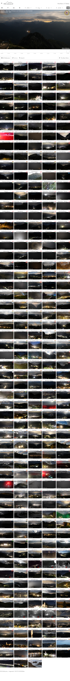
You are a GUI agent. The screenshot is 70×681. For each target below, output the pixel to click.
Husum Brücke (33, 653)
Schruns (4, 593)
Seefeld (32, 434)
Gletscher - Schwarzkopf (20, 205)
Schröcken (61, 573)
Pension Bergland (34, 563)
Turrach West (19, 105)
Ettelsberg (4, 653)
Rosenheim (32, 334)
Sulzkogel (61, 483)
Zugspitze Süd (61, 473)
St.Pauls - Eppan (62, 493)
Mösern (46, 444)
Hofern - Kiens (19, 394)
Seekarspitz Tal (47, 95)
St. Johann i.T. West (5, 265)
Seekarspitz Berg (5, 105)
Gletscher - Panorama (48, 195)
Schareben (46, 334)
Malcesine (18, 593)
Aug (39, 8)
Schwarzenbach (5, 95)
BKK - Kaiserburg (47, 135)
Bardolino (18, 623)
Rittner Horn (5, 454)
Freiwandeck (19, 245)
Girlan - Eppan (33, 493)
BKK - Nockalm (5, 145)
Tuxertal (4, 384)
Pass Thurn (32, 294)
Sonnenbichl (33, 374)
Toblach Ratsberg (62, 354)
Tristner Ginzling (47, 374)
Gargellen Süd (19, 603)
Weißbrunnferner (5, 523)
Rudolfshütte (33, 265)
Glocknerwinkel (47, 265)
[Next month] (41, 7)
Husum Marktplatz (47, 653)
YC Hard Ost (49, 613)
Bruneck (61, 384)
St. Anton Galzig (5, 553)
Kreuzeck (18, 454)
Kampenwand (5, 294)
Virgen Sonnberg (47, 314)
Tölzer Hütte (61, 394)
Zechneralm (47, 105)
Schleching (32, 274)
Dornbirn (4, 613)
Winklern (61, 245)
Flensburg (18, 663)
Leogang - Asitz (33, 225)
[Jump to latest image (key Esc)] (68, 7)
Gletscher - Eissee (62, 195)
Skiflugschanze (5, 533)
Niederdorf (4, 374)
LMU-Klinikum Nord (34, 404)
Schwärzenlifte (62, 533)
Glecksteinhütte (33, 643)
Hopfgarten (18, 324)
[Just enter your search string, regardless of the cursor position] (22, 58)
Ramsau (46, 85)
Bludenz (46, 603)
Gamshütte (18, 384)
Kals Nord (46, 284)
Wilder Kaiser (19, 265)
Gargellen (61, 593)
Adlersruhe (4, 255)
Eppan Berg (18, 503)
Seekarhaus (32, 95)
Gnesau (61, 105)
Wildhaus (18, 633)
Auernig (18, 175)
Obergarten (4, 493)
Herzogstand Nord (47, 414)
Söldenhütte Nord (19, 115)
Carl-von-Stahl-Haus (5, 155)
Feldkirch (32, 623)
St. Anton (32, 553)
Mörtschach (47, 235)
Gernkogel (46, 145)
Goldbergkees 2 (33, 215)
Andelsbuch (47, 583)
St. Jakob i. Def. (33, 344)
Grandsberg (46, 324)
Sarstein (61, 75)
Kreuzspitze (4, 354)
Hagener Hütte (5, 185)
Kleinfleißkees (61, 215)
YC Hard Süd (20, 613)
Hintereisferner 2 (33, 513)
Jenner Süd (18, 155)
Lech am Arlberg (62, 553)
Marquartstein (61, 255)
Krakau (4, 85)
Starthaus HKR (47, 294)
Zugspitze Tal (33, 464)
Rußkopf (18, 583)
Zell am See (4, 205)
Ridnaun (61, 454)
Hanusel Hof (4, 543)
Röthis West (61, 613)
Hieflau (18, 66)
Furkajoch (46, 593)
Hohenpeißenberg (47, 454)
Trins (18, 424)
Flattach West (19, 185)
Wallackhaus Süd (62, 225)
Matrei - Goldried (19, 304)
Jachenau (18, 404)
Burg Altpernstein (47, 66)
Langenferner (33, 533)
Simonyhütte (33, 85)
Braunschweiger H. (48, 503)
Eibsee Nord (61, 464)
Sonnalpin (18, 483)
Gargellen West (5, 603)
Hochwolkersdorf (62, 85)
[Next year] (31, 7)
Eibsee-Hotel (47, 464)
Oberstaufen (33, 573)
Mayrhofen (18, 374)
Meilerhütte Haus (19, 444)
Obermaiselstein (47, 533)
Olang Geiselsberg (33, 384)
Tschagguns (32, 593)
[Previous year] (25, 7)
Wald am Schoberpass (34, 66)
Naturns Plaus (61, 503)
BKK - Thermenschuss (62, 125)
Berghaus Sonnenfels (34, 324)
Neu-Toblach (4, 364)
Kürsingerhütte (5, 334)
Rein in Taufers (19, 364)
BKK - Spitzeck (47, 125)
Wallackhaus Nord (5, 235)
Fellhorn (32, 543)
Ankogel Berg (33, 165)
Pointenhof (61, 274)
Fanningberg (19, 95)
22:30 (59, 8)
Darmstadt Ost (5, 643)
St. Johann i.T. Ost (33, 284)
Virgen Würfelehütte (62, 314)
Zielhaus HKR (19, 294)
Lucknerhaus (61, 265)
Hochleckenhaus (19, 85)
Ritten (18, 464)
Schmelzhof (6, 573)
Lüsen (60, 404)
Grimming (61, 66)
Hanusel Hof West (19, 543)
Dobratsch (46, 175)
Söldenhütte (33, 115)
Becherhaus (4, 464)
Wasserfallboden (5, 245)
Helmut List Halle (5, 75)
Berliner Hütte (47, 384)
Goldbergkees (5, 215)
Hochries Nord (19, 314)
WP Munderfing (5, 135)
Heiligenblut (47, 225)
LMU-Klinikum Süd (47, 404)
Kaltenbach (47, 364)
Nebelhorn (18, 523)
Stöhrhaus (4, 165)
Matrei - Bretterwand (48, 304)
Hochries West (33, 314)
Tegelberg (4, 503)
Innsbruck (32, 414)
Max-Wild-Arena (47, 573)
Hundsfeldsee (61, 95)
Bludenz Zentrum (33, 603)
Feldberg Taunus (62, 643)
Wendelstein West (62, 344)
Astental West (19, 225)
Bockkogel (32, 483)
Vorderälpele (47, 623)
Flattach (32, 205)
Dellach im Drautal (33, 235)
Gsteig (18, 434)
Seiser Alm (61, 424)
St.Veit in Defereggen (62, 324)
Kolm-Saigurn (33, 195)
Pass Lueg (61, 135)
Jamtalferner (33, 583)
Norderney (4, 663)
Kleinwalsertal (47, 553)
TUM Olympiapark (47, 394)
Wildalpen (4, 66)
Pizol (4, 633)
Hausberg (61, 444)
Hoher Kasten (61, 623)
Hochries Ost (61, 304)
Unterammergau (33, 454)
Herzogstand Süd (62, 414)
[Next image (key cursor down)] (62, 7)
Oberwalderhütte (47, 245)
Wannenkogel (47, 483)
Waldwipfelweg (19, 344)
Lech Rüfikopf (5, 563)
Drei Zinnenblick (62, 364)
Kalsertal (32, 304)
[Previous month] (36, 7)
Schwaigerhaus (19, 235)
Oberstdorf (46, 523)
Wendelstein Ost (47, 344)
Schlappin (61, 603)
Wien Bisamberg (19, 125)
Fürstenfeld (47, 424)
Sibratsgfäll (4, 583)
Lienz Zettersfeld (19, 274)
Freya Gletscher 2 (33, 663)
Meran (46, 493)
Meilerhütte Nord (5, 444)
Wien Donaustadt (5, 125)
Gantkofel (32, 503)
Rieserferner (47, 354)
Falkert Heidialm (5, 115)
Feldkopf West (33, 255)
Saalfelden (32, 185)
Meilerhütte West (62, 434)
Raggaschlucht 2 (47, 185)
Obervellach (61, 175)
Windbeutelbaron (47, 155)
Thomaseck (32, 175)
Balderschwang (19, 553)
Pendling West (5, 344)
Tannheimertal (47, 513)
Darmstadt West (19, 643)
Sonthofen (32, 523)
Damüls (61, 583)
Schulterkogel (47, 75)
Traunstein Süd (19, 75)
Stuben (18, 563)
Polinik (18, 284)
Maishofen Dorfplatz (48, 205)
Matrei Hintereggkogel (62, 294)
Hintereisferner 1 (19, 513)
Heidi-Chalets (47, 115)
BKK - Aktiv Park (33, 125)
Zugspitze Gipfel (47, 473)
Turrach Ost (33, 105)
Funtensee (46, 165)
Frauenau (46, 274)
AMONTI (61, 374)
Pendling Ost (61, 334)
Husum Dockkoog (62, 653)
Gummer (4, 473)
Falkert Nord (61, 115)
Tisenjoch (4, 513)
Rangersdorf (33, 245)
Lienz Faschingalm (5, 274)
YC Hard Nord (34, 613)
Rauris (4, 195)
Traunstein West (33, 75)
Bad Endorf (4, 304)
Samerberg (4, 324)
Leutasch (46, 434)
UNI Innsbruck (5, 424)
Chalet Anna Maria (63, 563)
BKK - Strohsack (19, 145)
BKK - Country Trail (19, 135)
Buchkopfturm (61, 633)
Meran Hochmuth (19, 493)
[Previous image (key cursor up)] (56, 7)
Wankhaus (4, 434)
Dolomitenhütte (62, 284)
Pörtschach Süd (33, 145)
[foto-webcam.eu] (63, 48)
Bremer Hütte (33, 444)
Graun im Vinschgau (62, 513)
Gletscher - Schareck (62, 185)
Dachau (18, 414)
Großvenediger (19, 334)
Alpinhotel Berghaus (6, 394)
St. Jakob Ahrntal (33, 364)
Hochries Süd (5, 314)
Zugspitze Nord (33, 473)
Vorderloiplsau (61, 165)
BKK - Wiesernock (33, 135)
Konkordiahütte (47, 643)
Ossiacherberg (61, 145)
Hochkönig (61, 155)
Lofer (4, 225)
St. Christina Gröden (34, 424)
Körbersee (18, 573)
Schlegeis (32, 394)
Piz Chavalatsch (47, 543)
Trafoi (60, 543)
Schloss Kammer (19, 195)
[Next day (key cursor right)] (51, 7)
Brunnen (46, 633)
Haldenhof (49, 563)
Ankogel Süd (4, 175)
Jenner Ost (32, 155)
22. (49, 8)
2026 (28, 8)
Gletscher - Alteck (62, 205)
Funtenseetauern (19, 165)
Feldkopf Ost (47, 255)
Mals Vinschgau (19, 533)
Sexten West (19, 354)
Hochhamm (33, 633)
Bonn (18, 653)
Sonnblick (18, 215)
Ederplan (18, 255)
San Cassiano (5, 404)
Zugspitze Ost (19, 473)
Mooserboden (61, 235)
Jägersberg (61, 523)
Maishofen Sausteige (48, 215)
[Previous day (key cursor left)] (46, 7)
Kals (3, 284)
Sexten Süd (32, 354)
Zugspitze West (5, 483)
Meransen (4, 414)
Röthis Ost (4, 623)
